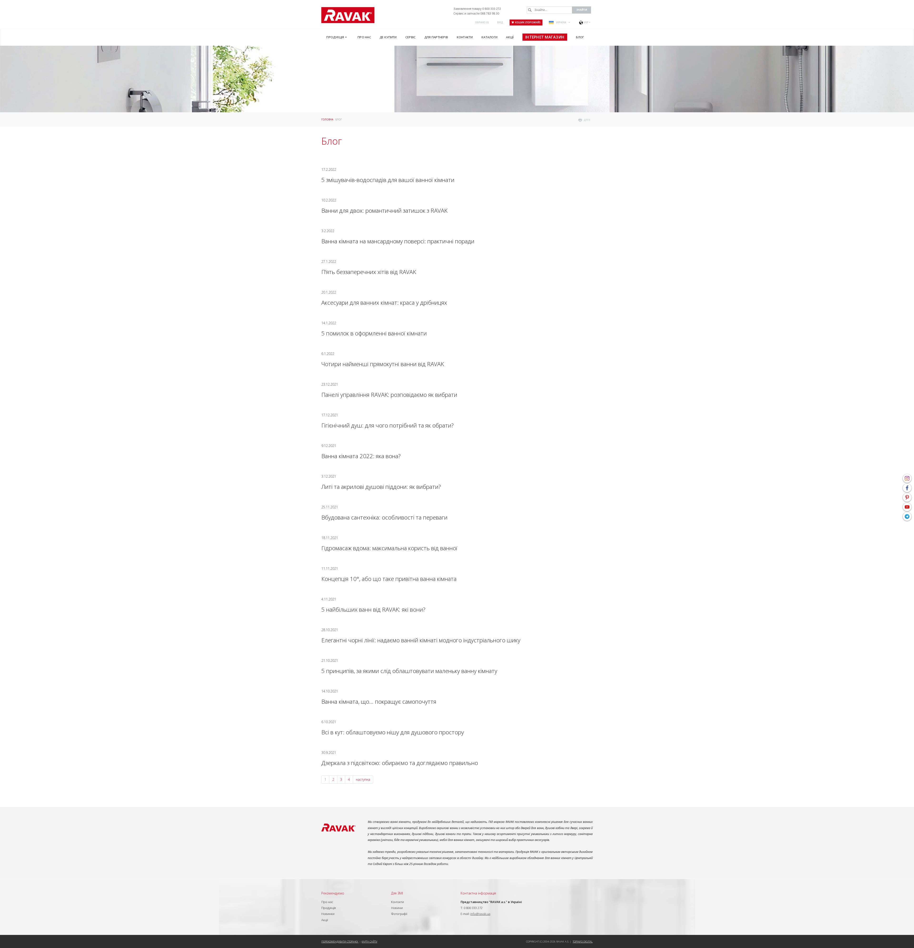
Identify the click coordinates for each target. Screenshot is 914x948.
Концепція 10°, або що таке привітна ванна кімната (389, 579)
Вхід (500, 22)
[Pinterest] (907, 497)
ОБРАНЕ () (482, 22)
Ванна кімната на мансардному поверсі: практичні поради (397, 241)
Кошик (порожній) (528, 22)
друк (587, 120)
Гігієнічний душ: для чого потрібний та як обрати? (387, 425)
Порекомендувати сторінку (340, 941)
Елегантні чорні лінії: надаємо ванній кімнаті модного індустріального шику (420, 640)
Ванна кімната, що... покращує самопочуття (378, 701)
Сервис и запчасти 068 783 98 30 (476, 13)
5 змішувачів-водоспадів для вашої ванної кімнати (387, 180)
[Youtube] (907, 507)
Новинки (327, 914)
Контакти (397, 902)
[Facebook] (907, 488)
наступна (363, 779)
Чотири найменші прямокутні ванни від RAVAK (382, 364)
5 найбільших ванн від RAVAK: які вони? (373, 609)
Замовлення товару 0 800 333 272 (477, 9)
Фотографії (399, 914)
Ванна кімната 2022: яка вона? (361, 456)
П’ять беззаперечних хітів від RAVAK (368, 272)
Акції (324, 920)
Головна (327, 119)
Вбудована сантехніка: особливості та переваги (384, 517)
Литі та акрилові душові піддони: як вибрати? (381, 487)
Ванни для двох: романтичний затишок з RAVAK (384, 210)
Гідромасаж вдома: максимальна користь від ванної (389, 548)
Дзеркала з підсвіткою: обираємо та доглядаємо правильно (399, 763)
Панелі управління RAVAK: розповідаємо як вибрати (389, 394)
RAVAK (347, 15)
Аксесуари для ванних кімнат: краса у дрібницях (384, 302)
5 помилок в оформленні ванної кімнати (374, 333)
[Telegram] (907, 516)
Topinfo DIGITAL (583, 941)
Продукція (328, 908)
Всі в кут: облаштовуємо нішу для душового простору (392, 732)
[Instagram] (907, 478)
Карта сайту (369, 941)
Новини (397, 908)
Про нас (327, 902)
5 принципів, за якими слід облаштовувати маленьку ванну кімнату (409, 671)
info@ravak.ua (480, 914)
